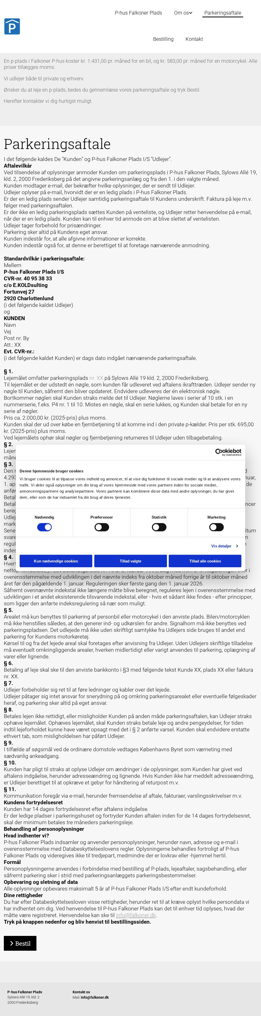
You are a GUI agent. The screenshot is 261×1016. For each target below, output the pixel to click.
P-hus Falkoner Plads (138, 13)
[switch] (102, 527)
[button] (20, 943)
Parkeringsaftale (222, 13)
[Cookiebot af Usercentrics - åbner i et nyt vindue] (219, 452)
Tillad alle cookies (205, 561)
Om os (181, 13)
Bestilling (163, 39)
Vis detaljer (221, 546)
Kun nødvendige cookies (56, 561)
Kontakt (194, 39)
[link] (179, 13)
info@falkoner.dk (136, 915)
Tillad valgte (130, 561)
